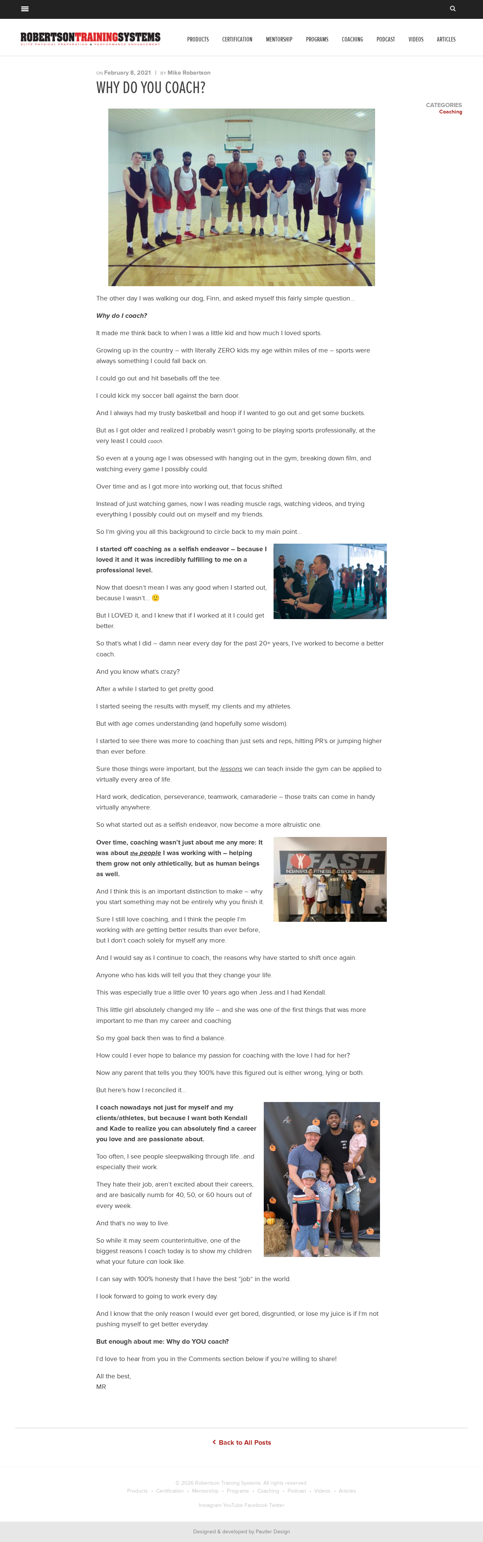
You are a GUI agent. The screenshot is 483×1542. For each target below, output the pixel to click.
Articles (446, 39)
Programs (317, 39)
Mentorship (279, 39)
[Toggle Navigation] (25, 8)
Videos (416, 39)
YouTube (233, 1505)
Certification (237, 39)
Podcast (386, 39)
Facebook (256, 1505)
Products (198, 39)
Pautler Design (273, 1531)
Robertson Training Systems (228, 1483)
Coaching (352, 39)
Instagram (210, 1505)
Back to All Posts (244, 1442)
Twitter (277, 1505)
